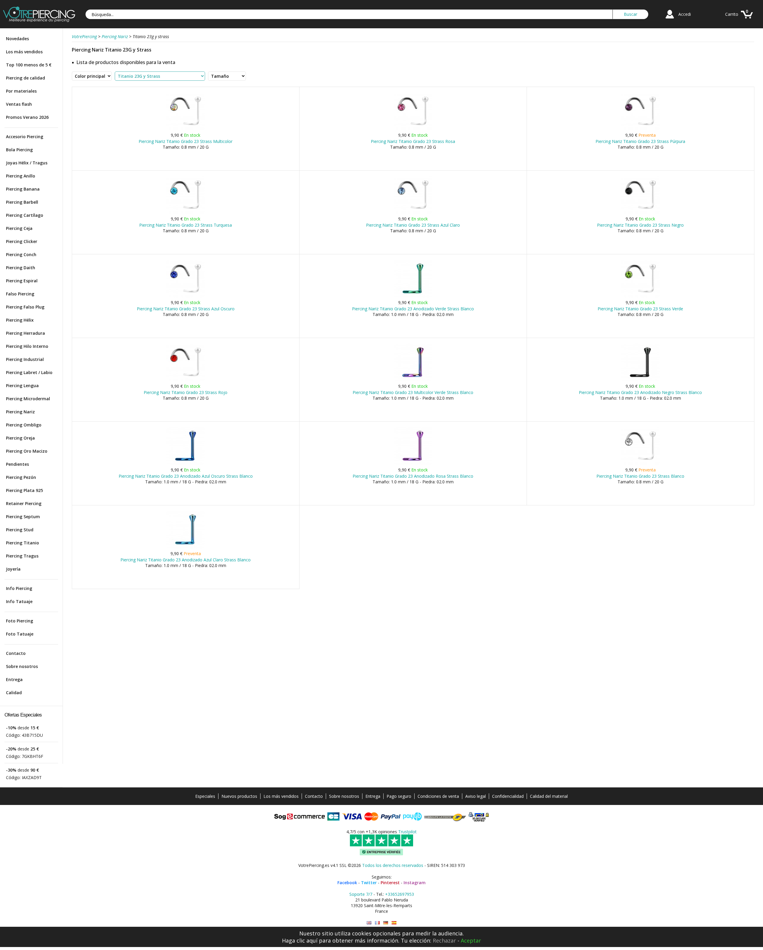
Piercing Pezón (21, 477)
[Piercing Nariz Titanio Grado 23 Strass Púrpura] (640, 129)
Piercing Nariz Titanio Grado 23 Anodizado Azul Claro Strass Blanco (185, 560)
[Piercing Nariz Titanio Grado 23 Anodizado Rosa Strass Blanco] (412, 463)
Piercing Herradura (25, 333)
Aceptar (471, 940)
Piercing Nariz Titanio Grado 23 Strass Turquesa (185, 225)
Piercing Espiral (22, 281)
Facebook (347, 882)
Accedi (684, 14)
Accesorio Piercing (24, 136)
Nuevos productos (239, 796)
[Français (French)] (377, 923)
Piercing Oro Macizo (26, 451)
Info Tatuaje (19, 601)
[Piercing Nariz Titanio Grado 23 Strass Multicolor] (185, 129)
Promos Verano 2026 (27, 117)
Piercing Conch (21, 254)
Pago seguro (399, 796)
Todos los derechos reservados (392, 865)
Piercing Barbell (22, 202)
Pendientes (17, 464)
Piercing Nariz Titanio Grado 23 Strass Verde (640, 309)
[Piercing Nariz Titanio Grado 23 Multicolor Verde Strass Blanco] (412, 380)
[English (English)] (369, 923)
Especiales (205, 796)
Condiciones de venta (438, 796)
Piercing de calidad (25, 78)
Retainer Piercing (23, 503)
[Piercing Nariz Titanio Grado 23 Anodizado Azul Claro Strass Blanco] (185, 547)
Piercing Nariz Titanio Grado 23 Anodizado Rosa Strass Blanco (413, 476)
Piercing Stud (19, 529)
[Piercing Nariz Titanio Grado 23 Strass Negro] (640, 212)
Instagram (415, 882)
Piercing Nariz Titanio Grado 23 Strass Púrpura (640, 141)
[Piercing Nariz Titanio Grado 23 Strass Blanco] (640, 463)
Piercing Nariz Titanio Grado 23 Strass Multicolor (185, 141)
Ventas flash (19, 104)
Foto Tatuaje (19, 634)
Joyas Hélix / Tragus (26, 163)
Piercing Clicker (21, 241)
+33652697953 (399, 894)
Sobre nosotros (22, 666)
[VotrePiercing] (39, 20)
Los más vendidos (24, 51)
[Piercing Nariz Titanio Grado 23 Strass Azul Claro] (412, 212)
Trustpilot (407, 831)
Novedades (17, 38)
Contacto (16, 653)
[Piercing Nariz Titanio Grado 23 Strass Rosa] (412, 129)
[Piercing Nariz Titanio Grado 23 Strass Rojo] (185, 380)
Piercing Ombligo (23, 425)
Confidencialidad (508, 796)
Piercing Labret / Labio (29, 372)
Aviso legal (475, 796)
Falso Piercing (20, 294)
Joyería (13, 569)
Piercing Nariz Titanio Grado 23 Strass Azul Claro (413, 225)
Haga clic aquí (299, 940)
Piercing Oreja (20, 438)
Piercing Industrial (25, 359)
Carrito (731, 14)
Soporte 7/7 (360, 894)
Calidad (14, 692)
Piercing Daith (20, 267)
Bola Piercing (19, 149)
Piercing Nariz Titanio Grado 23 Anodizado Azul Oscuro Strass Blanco (186, 476)
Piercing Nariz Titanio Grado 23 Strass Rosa (413, 141)
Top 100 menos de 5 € (29, 65)
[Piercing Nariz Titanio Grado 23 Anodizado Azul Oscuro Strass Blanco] (185, 463)
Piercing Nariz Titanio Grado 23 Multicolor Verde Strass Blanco (413, 392)
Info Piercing (19, 588)
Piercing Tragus (22, 556)
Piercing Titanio (22, 543)
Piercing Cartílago (24, 215)
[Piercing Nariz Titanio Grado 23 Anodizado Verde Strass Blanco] (412, 296)
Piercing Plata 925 (24, 490)
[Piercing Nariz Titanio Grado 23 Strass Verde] (640, 296)
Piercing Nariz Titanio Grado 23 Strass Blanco (640, 476)
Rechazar (444, 940)
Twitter (369, 882)
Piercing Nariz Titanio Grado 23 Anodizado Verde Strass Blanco (413, 309)
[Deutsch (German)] (385, 923)
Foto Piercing (19, 621)
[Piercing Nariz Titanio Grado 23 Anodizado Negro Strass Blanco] (640, 380)
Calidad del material (549, 796)
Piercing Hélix (20, 320)
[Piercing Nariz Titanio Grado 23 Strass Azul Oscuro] (185, 296)
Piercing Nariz (20, 412)
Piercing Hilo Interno (27, 346)
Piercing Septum (23, 516)
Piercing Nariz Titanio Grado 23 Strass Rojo (185, 392)
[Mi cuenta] (670, 19)
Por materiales (21, 91)
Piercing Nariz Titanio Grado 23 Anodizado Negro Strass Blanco (640, 392)
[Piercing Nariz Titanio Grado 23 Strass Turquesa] (185, 212)
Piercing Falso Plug (25, 307)
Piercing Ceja (19, 228)
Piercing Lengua (22, 385)
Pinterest (390, 882)
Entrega (14, 679)
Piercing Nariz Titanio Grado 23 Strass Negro (640, 225)
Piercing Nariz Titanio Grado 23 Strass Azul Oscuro (186, 309)
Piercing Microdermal (28, 398)
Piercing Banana (23, 189)
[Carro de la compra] (747, 19)
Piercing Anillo (20, 176)
